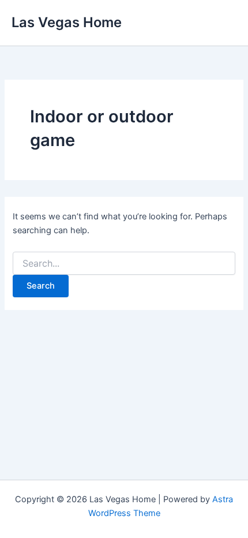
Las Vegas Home (67, 22)
